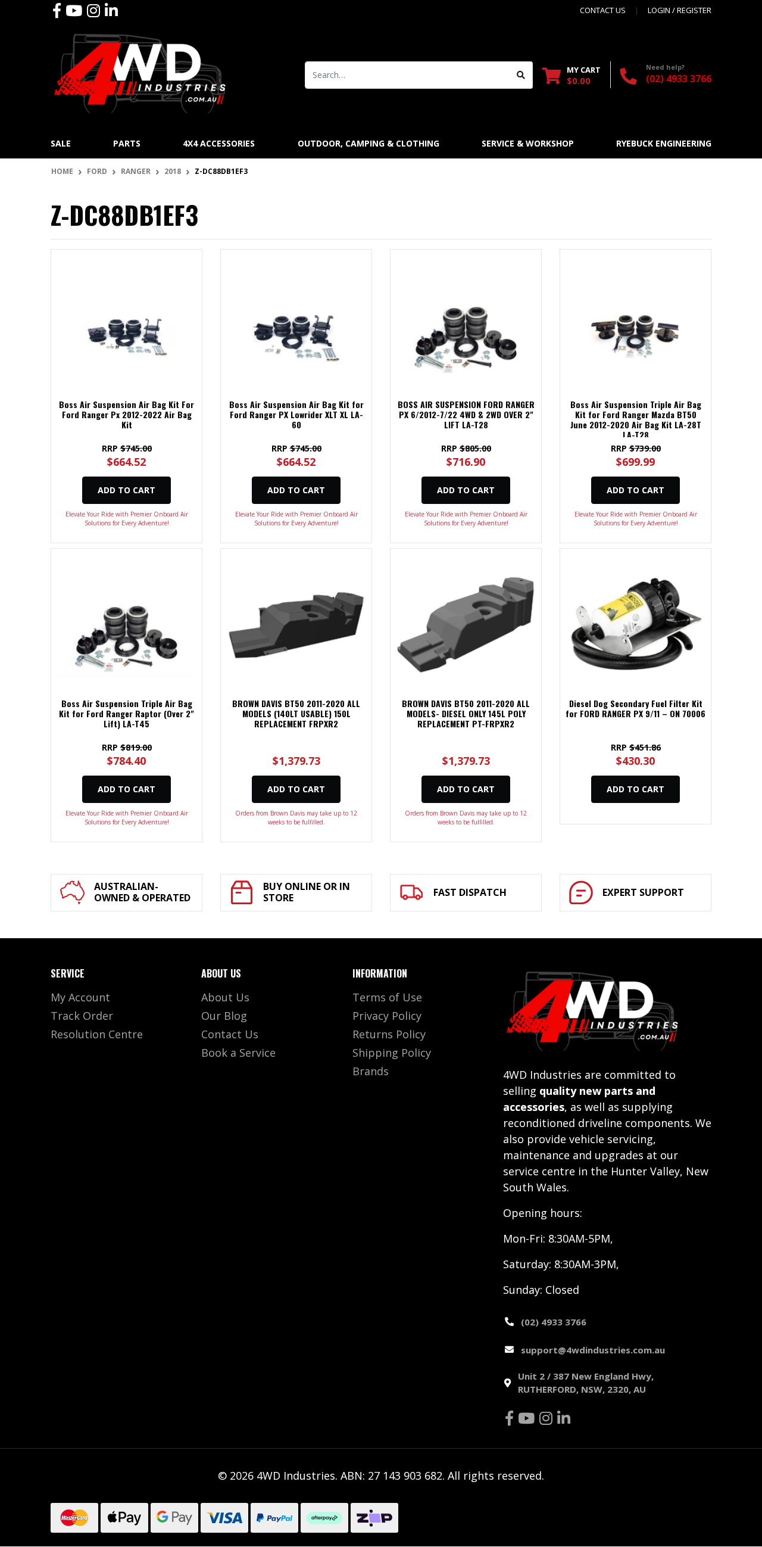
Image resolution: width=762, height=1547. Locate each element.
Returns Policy (389, 1034)
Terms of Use (387, 997)
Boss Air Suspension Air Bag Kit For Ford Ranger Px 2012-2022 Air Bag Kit (126, 414)
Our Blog (224, 1015)
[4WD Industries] (140, 73)
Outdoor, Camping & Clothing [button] (368, 143)
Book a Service (238, 1052)
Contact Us (229, 1034)
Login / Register (679, 10)
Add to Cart (126, 490)
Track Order (82, 1015)
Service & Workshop (528, 143)
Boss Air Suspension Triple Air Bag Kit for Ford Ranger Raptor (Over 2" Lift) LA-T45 (126, 713)
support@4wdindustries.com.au (593, 1350)
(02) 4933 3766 (678, 78)
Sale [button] (61, 143)
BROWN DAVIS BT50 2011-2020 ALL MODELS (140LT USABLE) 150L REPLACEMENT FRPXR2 (296, 713)
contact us (603, 10)
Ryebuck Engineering (663, 143)
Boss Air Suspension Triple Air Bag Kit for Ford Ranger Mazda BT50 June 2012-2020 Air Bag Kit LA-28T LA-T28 (635, 419)
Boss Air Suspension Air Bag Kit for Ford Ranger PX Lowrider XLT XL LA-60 (296, 414)
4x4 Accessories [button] (219, 143)
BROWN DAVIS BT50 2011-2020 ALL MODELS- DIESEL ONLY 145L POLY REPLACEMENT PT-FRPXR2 (466, 713)
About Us (225, 997)
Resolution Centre (97, 1034)
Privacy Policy (386, 1015)
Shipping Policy (391, 1052)
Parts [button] (126, 143)
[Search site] (521, 75)
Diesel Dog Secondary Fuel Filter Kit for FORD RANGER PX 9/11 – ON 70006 (635, 708)
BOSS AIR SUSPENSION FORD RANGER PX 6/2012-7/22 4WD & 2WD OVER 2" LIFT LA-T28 (466, 414)
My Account (80, 997)
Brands (370, 1071)
